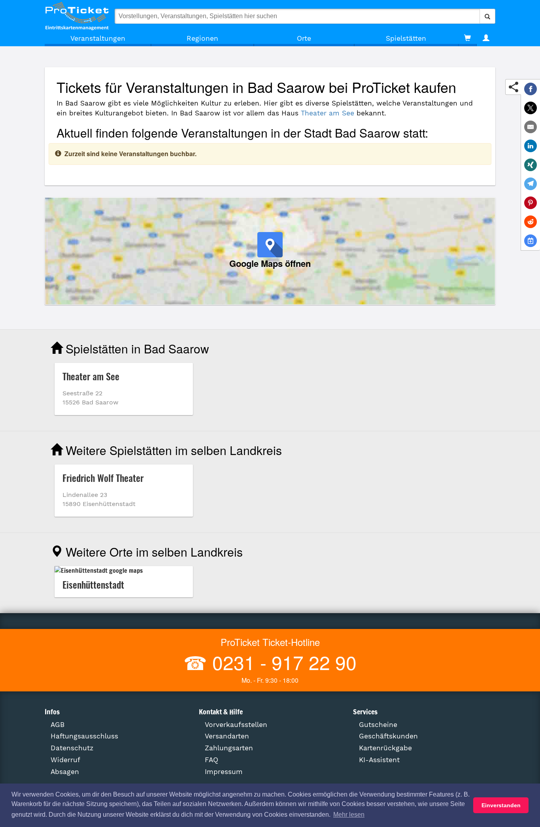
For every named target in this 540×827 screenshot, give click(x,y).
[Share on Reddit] (530, 221)
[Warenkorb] (467, 38)
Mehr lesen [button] (348, 814)
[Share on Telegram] (530, 183)
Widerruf (65, 760)
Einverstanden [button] (501, 805)
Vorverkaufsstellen (236, 725)
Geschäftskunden (388, 736)
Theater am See (327, 113)
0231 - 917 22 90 (282, 662)
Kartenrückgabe (385, 748)
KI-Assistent (379, 760)
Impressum (224, 772)
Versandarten (227, 736)
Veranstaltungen (97, 38)
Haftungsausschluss (84, 736)
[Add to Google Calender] (530, 240)
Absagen (65, 772)
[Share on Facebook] (530, 89)
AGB (57, 725)
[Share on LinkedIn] (530, 146)
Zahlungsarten (229, 748)
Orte (304, 38)
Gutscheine (378, 725)
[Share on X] (530, 108)
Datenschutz (72, 748)
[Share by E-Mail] (530, 127)
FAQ (211, 760)
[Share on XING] (530, 165)
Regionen (202, 38)
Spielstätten (406, 38)
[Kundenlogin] (486, 38)
